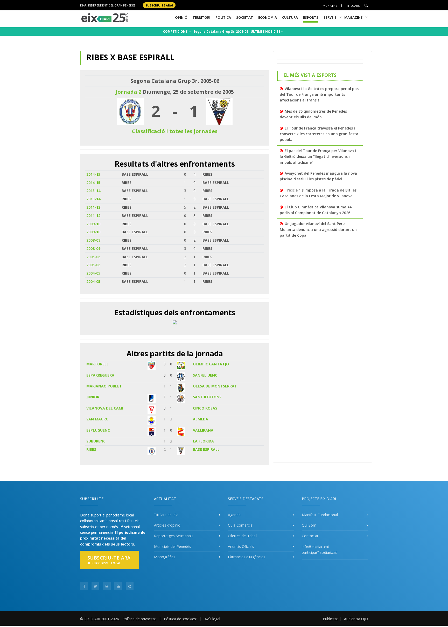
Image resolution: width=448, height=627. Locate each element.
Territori (201, 17)
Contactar (310, 535)
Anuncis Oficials (241, 546)
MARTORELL (97, 364)
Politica (223, 17)
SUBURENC (96, 441)
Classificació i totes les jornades (175, 131)
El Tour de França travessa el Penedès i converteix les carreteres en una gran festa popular (319, 134)
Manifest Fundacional (320, 514)
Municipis (330, 5)
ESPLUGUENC (98, 430)
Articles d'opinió (167, 525)
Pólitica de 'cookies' (180, 618)
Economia (267, 17)
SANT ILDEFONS (207, 396)
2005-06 (93, 256)
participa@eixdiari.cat (319, 552)
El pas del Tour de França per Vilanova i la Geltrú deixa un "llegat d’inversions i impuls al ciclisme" (318, 156)
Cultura (290, 17)
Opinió (181, 17)
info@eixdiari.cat (315, 546)
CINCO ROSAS (205, 408)
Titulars (353, 5)
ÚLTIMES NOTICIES (266, 31)
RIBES (91, 449)
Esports (310, 17)
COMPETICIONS (175, 31)
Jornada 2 (128, 91)
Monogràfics (164, 556)
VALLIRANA (203, 430)
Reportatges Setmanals (173, 535)
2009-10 (93, 223)
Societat (244, 17)
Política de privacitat (139, 618)
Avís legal (212, 618)
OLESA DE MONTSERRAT (215, 386)
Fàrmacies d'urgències (246, 556)
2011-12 (93, 207)
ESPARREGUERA (100, 375)
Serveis (330, 17)
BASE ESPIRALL (206, 449)
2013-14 (93, 190)
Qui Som (309, 525)
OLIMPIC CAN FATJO (211, 364)
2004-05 (93, 273)
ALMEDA (200, 419)
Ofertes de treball (242, 535)
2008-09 (93, 240)
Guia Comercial (240, 525)
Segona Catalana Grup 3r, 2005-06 (220, 31)
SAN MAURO (97, 419)
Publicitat (330, 618)
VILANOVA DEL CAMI (104, 408)
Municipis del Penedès (172, 546)
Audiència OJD (356, 618)
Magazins (353, 17)
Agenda (234, 514)
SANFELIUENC (205, 375)
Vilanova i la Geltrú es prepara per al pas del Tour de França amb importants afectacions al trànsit (319, 94)
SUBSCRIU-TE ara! (159, 5)
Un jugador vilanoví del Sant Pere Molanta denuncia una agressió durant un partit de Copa (318, 229)
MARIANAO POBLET (104, 386)
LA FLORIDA (203, 441)
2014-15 (93, 174)
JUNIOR (92, 396)
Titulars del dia (166, 514)
